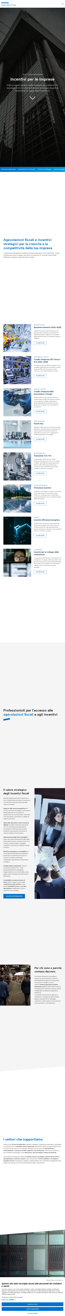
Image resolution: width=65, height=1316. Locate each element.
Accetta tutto (32, 1304)
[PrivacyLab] (12, 1300)
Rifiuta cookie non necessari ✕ (54, 1280)
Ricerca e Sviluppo (44, 169)
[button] (63, 4)
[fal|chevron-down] (32, 97)
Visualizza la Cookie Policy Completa (12, 1297)
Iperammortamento (8, 169)
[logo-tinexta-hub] (8, 4)
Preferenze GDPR (32, 1313)
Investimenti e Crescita (26, 169)
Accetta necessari (32, 1309)
